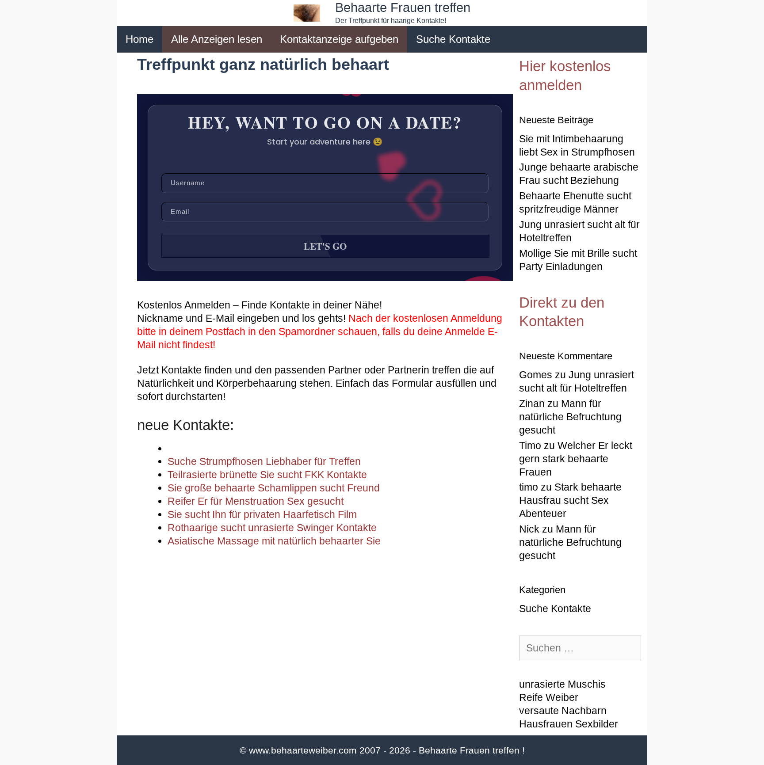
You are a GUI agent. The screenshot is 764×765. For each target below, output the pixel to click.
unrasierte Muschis (562, 684)
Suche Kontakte (453, 39)
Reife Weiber (548, 697)
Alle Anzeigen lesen (216, 39)
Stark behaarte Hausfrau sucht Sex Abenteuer (570, 500)
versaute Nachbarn (563, 710)
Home (139, 39)
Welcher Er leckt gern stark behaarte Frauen (575, 459)
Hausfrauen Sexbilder (568, 724)
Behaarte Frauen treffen (402, 7)
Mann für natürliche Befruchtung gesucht (570, 417)
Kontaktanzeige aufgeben (339, 39)
